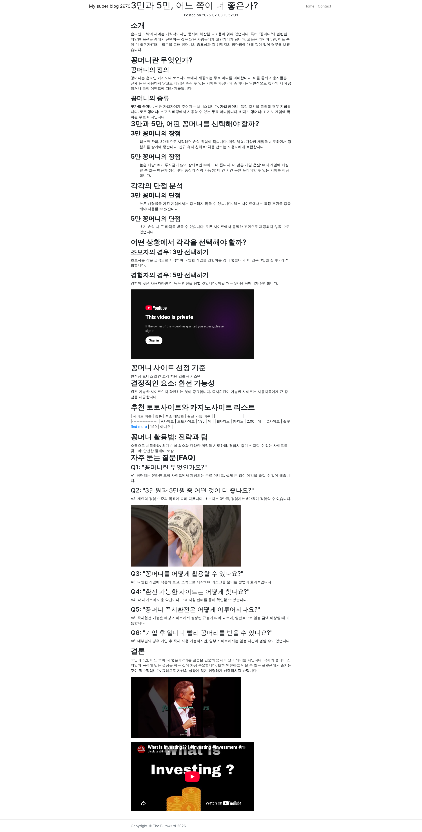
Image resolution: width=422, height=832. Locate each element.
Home (309, 6)
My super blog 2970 (110, 6)
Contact (324, 6)
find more (139, 426)
